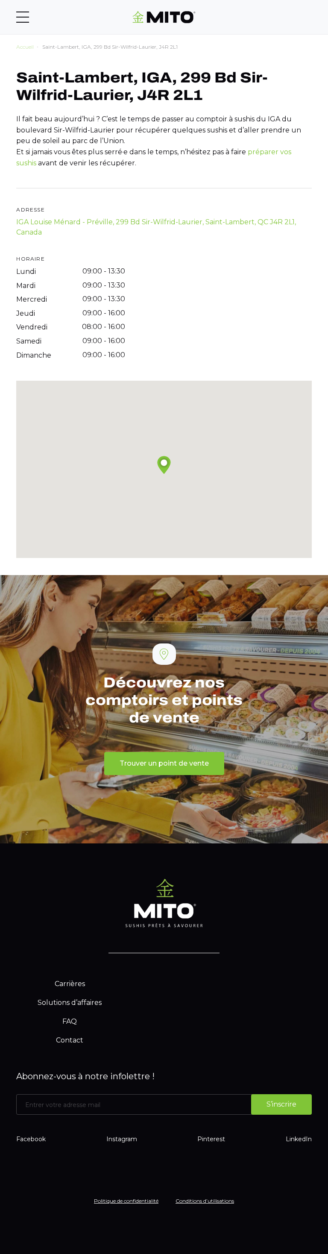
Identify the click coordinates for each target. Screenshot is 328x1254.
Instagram (121, 1139)
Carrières (70, 984)
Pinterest (211, 1139)
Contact (69, 1040)
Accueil (25, 47)
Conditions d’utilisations (205, 1201)
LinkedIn (299, 1139)
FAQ (69, 1021)
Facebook (31, 1139)
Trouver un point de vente (164, 763)
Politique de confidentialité (126, 1201)
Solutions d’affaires (70, 1003)
